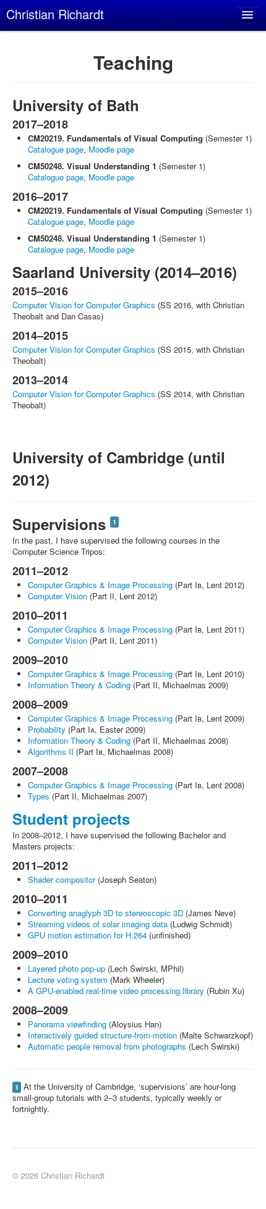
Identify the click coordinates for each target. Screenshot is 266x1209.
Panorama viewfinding (67, 1024)
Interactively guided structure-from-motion (102, 1035)
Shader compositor (61, 879)
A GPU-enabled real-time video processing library (116, 990)
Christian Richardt (55, 14)
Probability (47, 729)
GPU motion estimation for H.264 (87, 935)
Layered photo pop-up (66, 968)
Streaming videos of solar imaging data (98, 924)
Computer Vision (57, 596)
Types (38, 796)
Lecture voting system (68, 979)
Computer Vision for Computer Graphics (83, 305)
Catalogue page (56, 149)
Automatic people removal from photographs (107, 1046)
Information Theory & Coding (79, 685)
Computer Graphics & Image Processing (100, 585)
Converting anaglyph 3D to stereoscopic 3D (105, 913)
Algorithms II (51, 751)
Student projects (71, 818)
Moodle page (111, 149)
